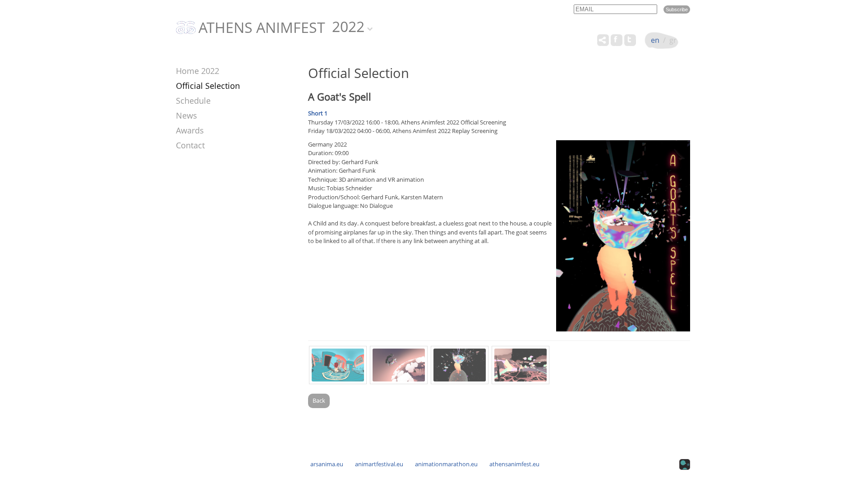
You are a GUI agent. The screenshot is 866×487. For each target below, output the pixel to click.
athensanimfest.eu (514, 464)
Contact (190, 145)
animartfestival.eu (379, 464)
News (186, 115)
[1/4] (338, 365)
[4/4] (520, 365)
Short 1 (317, 113)
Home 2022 (197, 70)
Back (319, 400)
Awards (190, 130)
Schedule (193, 100)
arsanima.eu (326, 464)
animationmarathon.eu (446, 464)
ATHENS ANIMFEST (261, 28)
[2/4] (399, 365)
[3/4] (459, 365)
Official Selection (208, 85)
